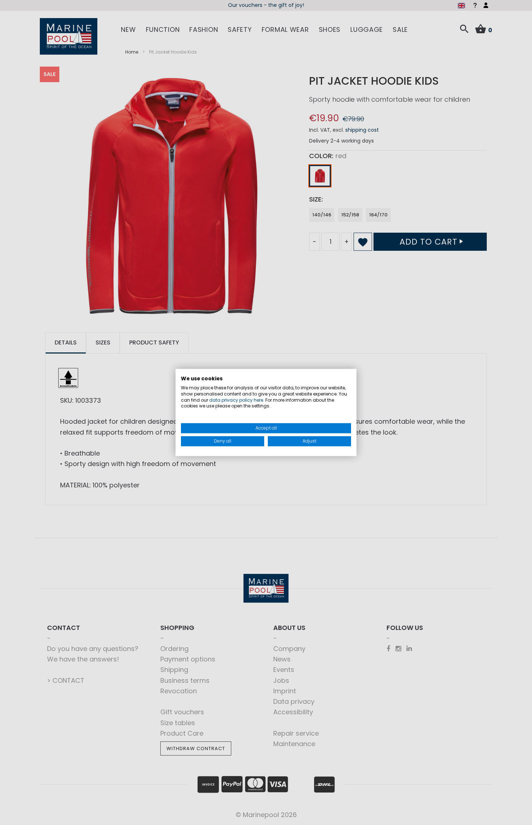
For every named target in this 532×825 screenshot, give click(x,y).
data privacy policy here (236, 400)
